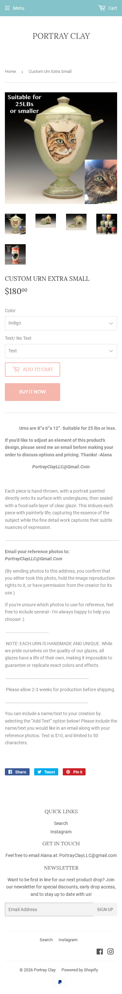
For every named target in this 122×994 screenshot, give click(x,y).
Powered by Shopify (79, 969)
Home (10, 71)
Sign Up (105, 909)
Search (61, 823)
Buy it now (32, 391)
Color (10, 310)
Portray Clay (61, 36)
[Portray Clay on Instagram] (110, 952)
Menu (18, 8)
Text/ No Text (18, 338)
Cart (112, 8)
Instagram (61, 831)
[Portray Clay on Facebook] (99, 952)
